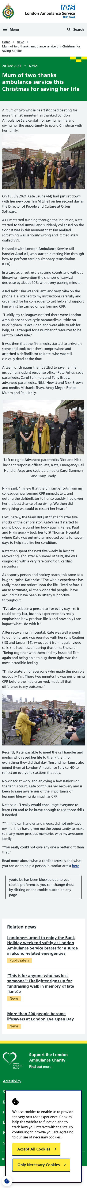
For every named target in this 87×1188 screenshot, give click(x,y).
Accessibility (12, 1081)
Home (6, 42)
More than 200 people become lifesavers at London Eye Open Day (40, 1016)
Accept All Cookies (33, 1149)
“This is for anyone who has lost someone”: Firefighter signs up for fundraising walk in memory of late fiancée (40, 983)
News (20, 42)
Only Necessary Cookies (39, 1164)
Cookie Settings (7, 1181)
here (75, 866)
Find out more (40, 1066)
